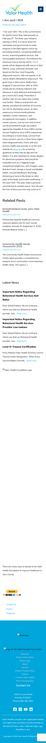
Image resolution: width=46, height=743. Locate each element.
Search (25, 674)
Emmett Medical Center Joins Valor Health (21, 210)
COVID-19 (11, 604)
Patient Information (25, 657)
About (25, 664)
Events (9, 609)
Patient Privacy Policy (25, 670)
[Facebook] (15, 709)
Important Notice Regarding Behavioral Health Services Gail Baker (20, 295)
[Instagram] (20, 709)
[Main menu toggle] (40, 9)
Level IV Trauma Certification (19, 346)
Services (25, 654)
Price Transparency (25, 680)
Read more (22, 313)
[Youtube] (26, 709)
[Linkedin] (31, 709)
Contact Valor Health (24, 677)
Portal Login (24, 660)
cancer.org (17, 149)
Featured (7, 24)
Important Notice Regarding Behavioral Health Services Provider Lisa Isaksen (19, 323)
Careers (24, 667)
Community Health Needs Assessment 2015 (16, 245)
